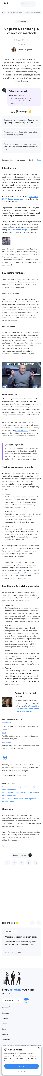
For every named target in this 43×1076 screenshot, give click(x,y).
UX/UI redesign (21, 430)
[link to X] (21, 862)
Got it (21, 1066)
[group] (21, 942)
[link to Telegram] (14, 862)
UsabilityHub (6, 723)
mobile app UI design (23, 573)
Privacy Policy (21, 1071)
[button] (39, 1048)
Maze (4, 732)
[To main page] (5, 4)
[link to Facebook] (28, 862)
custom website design (17, 230)
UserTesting (6, 742)
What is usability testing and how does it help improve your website (27, 708)
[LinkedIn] (36, 862)
